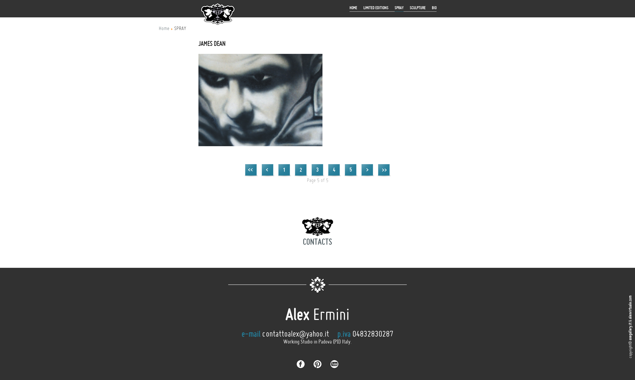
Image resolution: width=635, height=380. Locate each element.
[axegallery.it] (216, 14)
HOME (353, 7)
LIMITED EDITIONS (375, 7)
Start (251, 169)
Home (164, 28)
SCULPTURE (418, 7)
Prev (267, 169)
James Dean (211, 43)
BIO (434, 7)
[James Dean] (260, 99)
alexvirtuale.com (630, 307)
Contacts (317, 242)
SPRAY (399, 7)
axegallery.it (630, 331)
